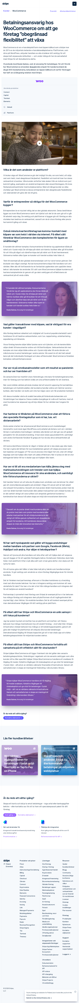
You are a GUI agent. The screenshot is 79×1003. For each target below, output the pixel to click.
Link (21, 907)
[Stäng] (75, 992)
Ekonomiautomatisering (50, 881)
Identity (22, 899)
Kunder (6, 11)
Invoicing (23, 902)
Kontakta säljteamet (12, 718)
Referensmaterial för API (50, 836)
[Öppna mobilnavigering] (74, 4)
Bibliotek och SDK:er (49, 977)
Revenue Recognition (27, 925)
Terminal (23, 934)
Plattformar (46, 896)
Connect (23, 884)
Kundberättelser (68, 867)
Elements (23, 893)
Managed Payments (27, 910)
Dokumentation (47, 963)
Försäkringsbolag (48, 919)
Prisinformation (9, 836)
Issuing (22, 905)
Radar (22, 922)
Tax (21, 931)
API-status (46, 971)
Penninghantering (48, 893)
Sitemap (66, 902)
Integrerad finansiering (50, 878)
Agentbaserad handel (50, 870)
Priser (22, 864)
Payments (23, 916)
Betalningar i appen (49, 887)
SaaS (44, 899)
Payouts (23, 919)
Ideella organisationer (50, 927)
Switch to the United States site (38, 998)
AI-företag (46, 902)
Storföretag (46, 864)
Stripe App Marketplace (50, 946)
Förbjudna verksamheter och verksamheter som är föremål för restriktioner (69, 891)
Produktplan (67, 919)
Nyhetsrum (66, 924)
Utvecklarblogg (47, 983)
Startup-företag (48, 867)
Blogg (65, 870)
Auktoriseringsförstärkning (29, 870)
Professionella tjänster (50, 930)
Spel (43, 910)
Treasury (23, 936)
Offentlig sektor (48, 933)
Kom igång (9, 815)
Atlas (21, 867)
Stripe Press (67, 927)
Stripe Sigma (24, 928)
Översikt (53, 11)
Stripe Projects (47, 980)
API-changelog (47, 974)
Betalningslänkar (25, 913)
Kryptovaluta (24, 887)
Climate (22, 881)
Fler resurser (67, 910)
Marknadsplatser (48, 890)
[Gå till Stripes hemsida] (5, 860)
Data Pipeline (24, 890)
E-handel (45, 876)
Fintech (45, 907)
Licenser (66, 899)
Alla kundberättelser (68, 11)
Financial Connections (27, 896)
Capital (22, 876)
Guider (65, 864)
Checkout (23, 878)
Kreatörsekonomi (48, 905)
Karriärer (66, 922)
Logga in (66, 954)
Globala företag (47, 884)
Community (67, 873)
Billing (22, 873)
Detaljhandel (46, 936)
